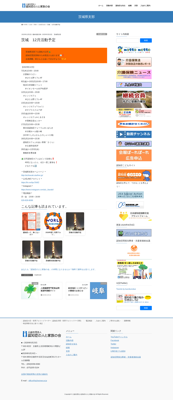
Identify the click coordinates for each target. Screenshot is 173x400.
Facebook (115, 340)
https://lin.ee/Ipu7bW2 (30, 182)
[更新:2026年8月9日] (134, 233)
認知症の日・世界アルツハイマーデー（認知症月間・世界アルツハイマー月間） (52, 321)
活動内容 (69, 340)
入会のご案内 (101, 321)
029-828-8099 (27, 200)
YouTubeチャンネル (119, 337)
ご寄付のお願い (115, 321)
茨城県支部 (102, 34)
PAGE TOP (167, 386)
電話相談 (89, 321)
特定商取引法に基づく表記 (33, 323)
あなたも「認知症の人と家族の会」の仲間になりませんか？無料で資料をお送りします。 (59, 269)
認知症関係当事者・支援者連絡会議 (126, 357)
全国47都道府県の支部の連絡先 (34, 374)
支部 (68, 351)
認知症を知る (71, 344)
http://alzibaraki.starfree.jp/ (32, 175)
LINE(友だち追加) (118, 351)
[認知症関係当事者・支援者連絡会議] (134, 250)
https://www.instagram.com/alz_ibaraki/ (37, 190)
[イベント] (98, 290)
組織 (68, 348)
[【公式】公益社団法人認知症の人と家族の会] (134, 134)
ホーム (69, 337)
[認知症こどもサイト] (134, 175)
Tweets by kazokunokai (126, 289)
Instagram (115, 348)
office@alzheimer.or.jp (37, 381)
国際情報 (127, 321)
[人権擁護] (29, 290)
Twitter (113, 344)
